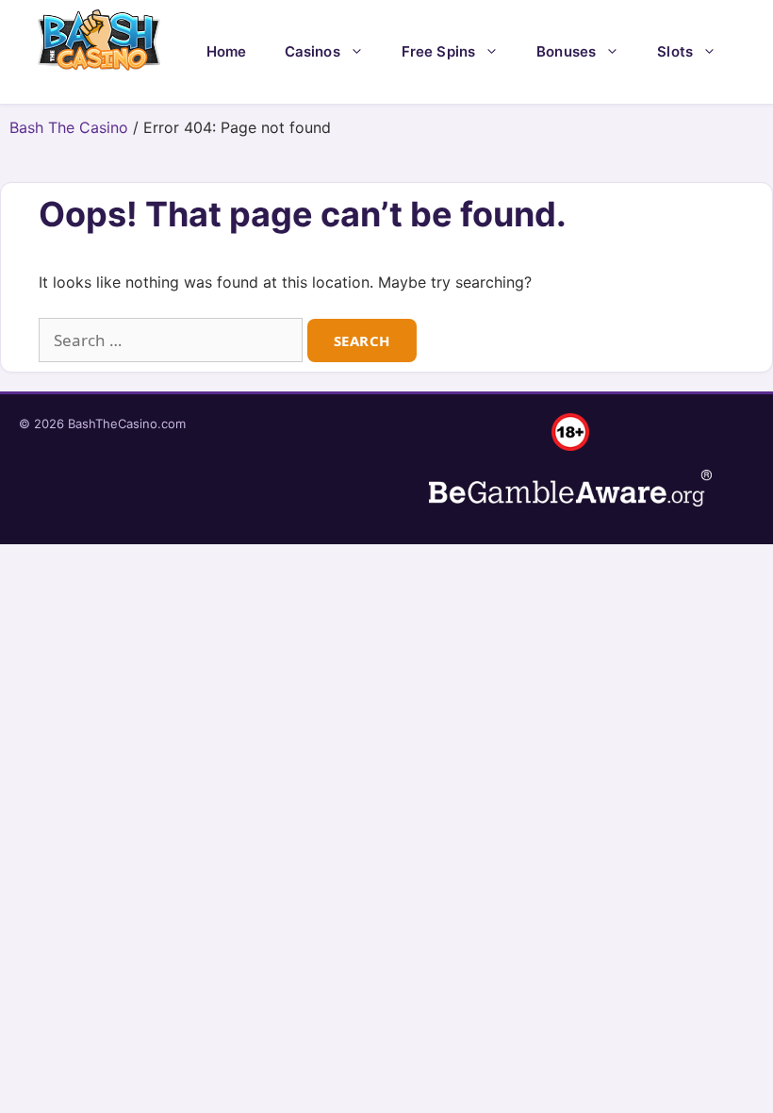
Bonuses (566, 51)
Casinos (312, 51)
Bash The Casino (68, 127)
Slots (675, 51)
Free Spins (439, 51)
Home (226, 51)
